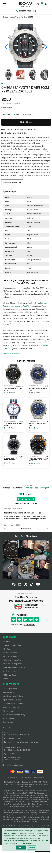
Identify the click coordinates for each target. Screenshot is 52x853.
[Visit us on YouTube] (38, 585)
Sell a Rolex (7, 649)
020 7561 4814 (13, 754)
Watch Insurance (9, 671)
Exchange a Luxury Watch (12, 660)
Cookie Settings (26, 843)
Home (5, 17)
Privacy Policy (9, 841)
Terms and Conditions (11, 707)
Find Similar (26, 122)
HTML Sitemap (8, 718)
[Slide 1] (23, 528)
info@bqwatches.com (14, 765)
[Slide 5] (30, 528)
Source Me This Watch (12, 182)
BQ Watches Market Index (12, 700)
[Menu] (4, 5)
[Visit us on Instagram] (19, 585)
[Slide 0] (21, 528)
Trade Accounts (8, 722)
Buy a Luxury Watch (10, 653)
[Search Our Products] (46, 4)
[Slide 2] (25, 528)
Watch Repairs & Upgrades (12, 664)
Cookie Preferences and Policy (14, 715)
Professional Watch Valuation (14, 667)
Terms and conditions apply (11, 353)
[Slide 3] (27, 528)
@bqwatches (31, 536)
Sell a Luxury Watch (10, 656)
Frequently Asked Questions (13, 704)
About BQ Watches (10, 689)
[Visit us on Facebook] (14, 585)
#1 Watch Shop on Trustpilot (37, 487)
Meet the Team (8, 692)
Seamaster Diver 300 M (24, 17)
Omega (11, 17)
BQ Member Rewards (10, 675)
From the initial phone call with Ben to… (21, 512)
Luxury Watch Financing (12, 645)
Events (5, 679)
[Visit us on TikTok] (31, 585)
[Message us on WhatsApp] (34, 11)
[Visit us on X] (26, 585)
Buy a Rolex (7, 641)
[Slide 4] (29, 528)
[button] (18, 67)
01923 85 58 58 (25, 11)
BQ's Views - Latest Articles (13, 696)
